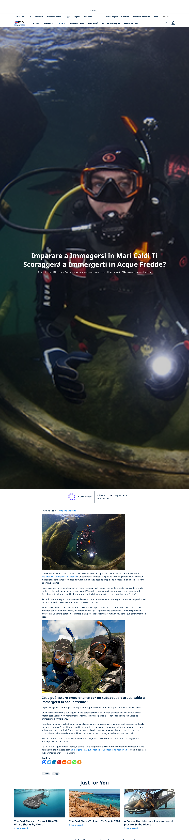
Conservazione (76, 23)
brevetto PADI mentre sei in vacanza (59, 576)
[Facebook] (44, 762)
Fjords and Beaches (66, 510)
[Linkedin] (54, 762)
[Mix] (69, 762)
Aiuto (156, 17)
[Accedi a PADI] (173, 23)
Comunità (93, 23)
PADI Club (39, 17)
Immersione (49, 23)
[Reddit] (64, 762)
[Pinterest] (59, 762)
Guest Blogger (85, 496)
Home (36, 23)
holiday (46, 773)
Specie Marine (131, 23)
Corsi (29, 17)
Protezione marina (54, 17)
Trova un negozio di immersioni (117, 17)
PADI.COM (20, 17)
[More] (79, 762)
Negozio (77, 17)
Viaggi (67, 17)
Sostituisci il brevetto (141, 17)
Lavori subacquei (111, 23)
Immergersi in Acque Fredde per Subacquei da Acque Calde (100, 749)
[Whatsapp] (74, 762)
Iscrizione (88, 17)
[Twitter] (49, 762)
